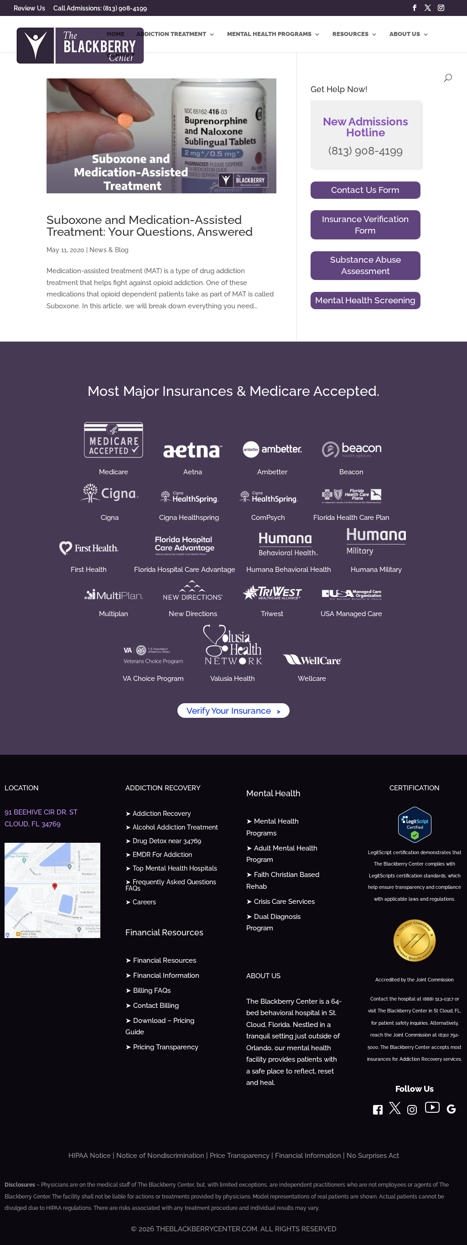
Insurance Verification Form (365, 225)
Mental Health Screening (365, 300)
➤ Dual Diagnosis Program (273, 923)
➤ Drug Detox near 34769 (163, 841)
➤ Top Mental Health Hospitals (171, 868)
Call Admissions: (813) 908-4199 (100, 8)
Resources (350, 34)
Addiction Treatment (171, 34)
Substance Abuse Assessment (365, 265)
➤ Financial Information (162, 975)
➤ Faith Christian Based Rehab (282, 881)
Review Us (29, 8)
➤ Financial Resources (160, 960)
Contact (121, 55)
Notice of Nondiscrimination (160, 1156)
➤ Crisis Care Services (280, 901)
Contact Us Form (365, 190)
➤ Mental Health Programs (272, 827)
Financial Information (308, 1156)
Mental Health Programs (269, 34)
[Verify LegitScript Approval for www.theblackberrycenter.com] (414, 840)
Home (116, 34)
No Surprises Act (373, 1156)
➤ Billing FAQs (148, 990)
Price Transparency (240, 1156)
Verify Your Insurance (233, 711)
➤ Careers (140, 902)
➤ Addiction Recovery (158, 813)
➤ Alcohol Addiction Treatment (171, 827)
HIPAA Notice (89, 1156)
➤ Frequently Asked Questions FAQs (170, 885)
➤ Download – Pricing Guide (159, 1027)
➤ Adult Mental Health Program (281, 854)
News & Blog (109, 250)
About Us (404, 34)
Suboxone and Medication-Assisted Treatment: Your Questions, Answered (150, 226)
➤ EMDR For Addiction (158, 854)
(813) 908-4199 (365, 150)
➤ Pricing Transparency (161, 1047)
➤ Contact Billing (152, 1005)
